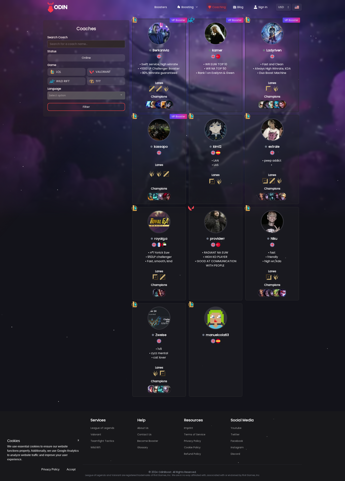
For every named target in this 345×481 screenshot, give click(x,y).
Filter (86, 107)
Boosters (160, 7)
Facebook (237, 441)
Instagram (237, 447)
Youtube (236, 428)
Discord (235, 454)
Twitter (235, 434)
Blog (240, 7)
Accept (71, 469)
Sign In (262, 7)
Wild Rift (96, 447)
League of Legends (102, 428)
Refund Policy (192, 454)
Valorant (96, 434)
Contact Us (144, 434)
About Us (142, 428)
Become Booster (147, 441)
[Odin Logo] (57, 7)
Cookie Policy (192, 447)
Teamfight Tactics (102, 441)
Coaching (219, 7)
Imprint (188, 428)
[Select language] (297, 7)
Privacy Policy (50, 469)
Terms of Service (194, 434)
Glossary (142, 447)
